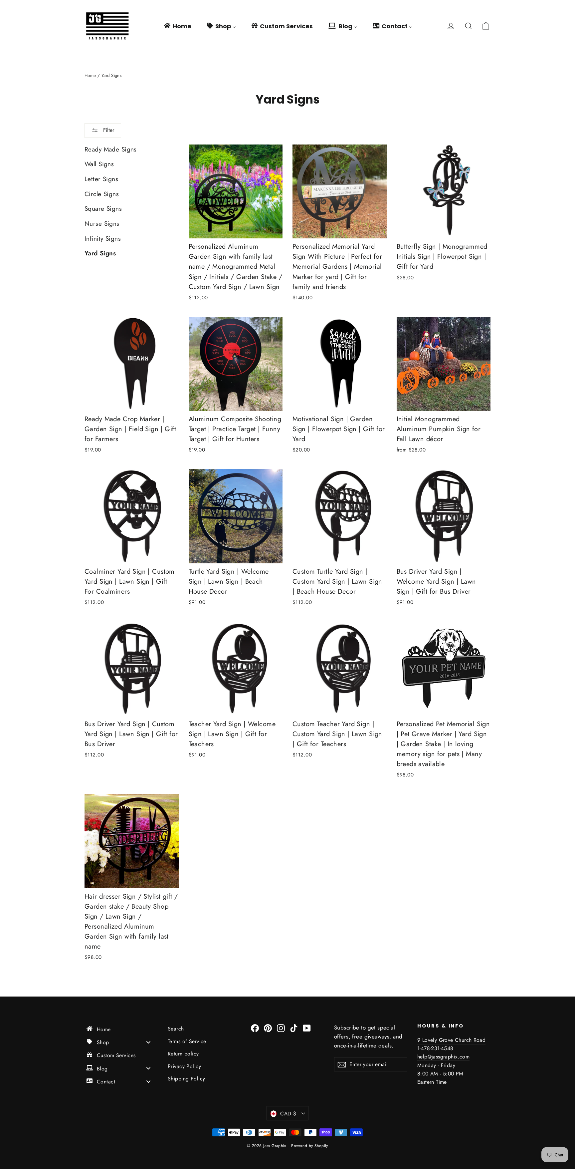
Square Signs (103, 208)
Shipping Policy (186, 1078)
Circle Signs (102, 193)
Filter (107, 130)
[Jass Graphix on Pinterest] (268, 1027)
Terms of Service (187, 1041)
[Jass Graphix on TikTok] (294, 1027)
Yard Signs (100, 253)
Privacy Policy (184, 1066)
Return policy (183, 1053)
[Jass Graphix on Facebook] (255, 1027)
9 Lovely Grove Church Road (451, 1040)
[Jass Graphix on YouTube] (307, 1027)
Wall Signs (99, 163)
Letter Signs (101, 178)
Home (90, 75)
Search (176, 1028)
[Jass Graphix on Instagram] (281, 1027)
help (422, 1056)
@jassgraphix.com (449, 1056)
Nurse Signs (102, 223)
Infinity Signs (103, 238)
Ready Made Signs (111, 149)
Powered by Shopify (309, 1146)
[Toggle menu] (148, 1041)
